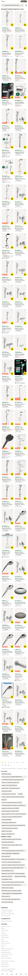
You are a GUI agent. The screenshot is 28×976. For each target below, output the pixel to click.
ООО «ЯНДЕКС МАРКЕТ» (10, 969)
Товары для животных (6, 952)
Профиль (25, 974)
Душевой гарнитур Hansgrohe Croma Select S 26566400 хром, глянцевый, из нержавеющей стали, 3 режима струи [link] (7, 405)
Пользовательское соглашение (7, 961)
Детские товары (4, 956)
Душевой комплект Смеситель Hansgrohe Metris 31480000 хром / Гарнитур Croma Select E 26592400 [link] (20, 553)
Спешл (7, 974)
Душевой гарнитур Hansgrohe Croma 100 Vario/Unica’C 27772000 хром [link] (7, 78)
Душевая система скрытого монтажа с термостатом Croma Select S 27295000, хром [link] (7, 153)
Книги (2, 946)
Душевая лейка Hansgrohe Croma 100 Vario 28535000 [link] (19, 652)
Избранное (16, 974)
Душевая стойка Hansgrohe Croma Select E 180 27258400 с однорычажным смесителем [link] (7, 429)
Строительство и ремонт (6, 954)
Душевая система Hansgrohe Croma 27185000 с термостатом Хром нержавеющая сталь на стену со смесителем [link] (7, 553)
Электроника (4, 933)
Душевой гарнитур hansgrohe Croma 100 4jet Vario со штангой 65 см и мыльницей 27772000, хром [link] (7, 329)
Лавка (11, 974)
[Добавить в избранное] (12, 12)
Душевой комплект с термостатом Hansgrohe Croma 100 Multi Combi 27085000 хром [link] (20, 78)
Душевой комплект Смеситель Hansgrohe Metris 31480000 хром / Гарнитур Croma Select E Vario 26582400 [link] (20, 579)
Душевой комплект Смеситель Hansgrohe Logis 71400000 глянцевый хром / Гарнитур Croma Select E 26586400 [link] (20, 702)
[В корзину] (12, 24)
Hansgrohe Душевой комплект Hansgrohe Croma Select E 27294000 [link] (19, 103)
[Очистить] (22, 5)
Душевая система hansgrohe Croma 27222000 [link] (6, 128)
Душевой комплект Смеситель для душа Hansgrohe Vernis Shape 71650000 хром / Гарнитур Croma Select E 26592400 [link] (7, 379)
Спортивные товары (5, 950)
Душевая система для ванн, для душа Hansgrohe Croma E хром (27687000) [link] (20, 405)
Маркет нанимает (5, 964)
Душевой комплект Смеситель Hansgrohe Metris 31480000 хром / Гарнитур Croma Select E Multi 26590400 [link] (7, 528)
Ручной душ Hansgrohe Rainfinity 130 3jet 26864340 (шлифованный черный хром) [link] (7, 453)
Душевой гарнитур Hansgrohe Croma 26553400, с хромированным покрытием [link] (19, 379)
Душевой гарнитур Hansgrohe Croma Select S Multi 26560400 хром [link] (7, 504)
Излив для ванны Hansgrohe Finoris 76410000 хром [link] (18, 676)
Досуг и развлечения (5, 926)
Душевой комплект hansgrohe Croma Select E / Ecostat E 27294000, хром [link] (7, 178)
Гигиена (3, 932)
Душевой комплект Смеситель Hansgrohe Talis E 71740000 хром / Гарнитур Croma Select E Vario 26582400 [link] (7, 729)
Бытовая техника (5, 930)
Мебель (2, 928)
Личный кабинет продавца (7, 910)
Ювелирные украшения (6, 958)
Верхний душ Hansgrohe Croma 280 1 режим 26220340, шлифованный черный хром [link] (20, 627)
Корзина (21, 974)
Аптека (2, 939)
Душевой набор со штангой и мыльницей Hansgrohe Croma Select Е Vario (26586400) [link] (7, 30)
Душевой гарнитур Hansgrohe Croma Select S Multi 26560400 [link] (20, 453)
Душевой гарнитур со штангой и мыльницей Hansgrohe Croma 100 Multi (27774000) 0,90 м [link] (20, 30)
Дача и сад (3, 945)
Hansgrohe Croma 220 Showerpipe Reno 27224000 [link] (19, 54)
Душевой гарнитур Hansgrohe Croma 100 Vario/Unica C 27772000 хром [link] (7, 479)
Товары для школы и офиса (7, 948)
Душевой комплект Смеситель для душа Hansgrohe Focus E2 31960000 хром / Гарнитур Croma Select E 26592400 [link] (20, 304)
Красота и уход (4, 941)
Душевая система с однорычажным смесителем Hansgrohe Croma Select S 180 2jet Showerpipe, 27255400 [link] (7, 204)
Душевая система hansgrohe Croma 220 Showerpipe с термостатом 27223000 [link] (7, 228)
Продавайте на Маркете (6, 911)
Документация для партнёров (7, 913)
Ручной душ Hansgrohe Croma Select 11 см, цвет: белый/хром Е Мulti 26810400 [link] (20, 528)
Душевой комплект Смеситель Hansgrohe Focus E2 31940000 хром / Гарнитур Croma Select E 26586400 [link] (20, 253)
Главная (2, 974)
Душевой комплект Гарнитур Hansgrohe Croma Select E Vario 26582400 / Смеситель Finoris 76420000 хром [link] (20, 329)
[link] (6, 774)
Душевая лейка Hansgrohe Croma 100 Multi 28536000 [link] (6, 579)
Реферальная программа (6, 921)
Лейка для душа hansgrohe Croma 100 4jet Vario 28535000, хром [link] (6, 103)
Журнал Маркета (5, 966)
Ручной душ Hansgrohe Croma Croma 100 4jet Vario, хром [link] (7, 702)
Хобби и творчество (5, 943)
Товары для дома (5, 937)
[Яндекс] (11, 971)
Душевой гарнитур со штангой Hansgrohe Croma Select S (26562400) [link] (7, 54)
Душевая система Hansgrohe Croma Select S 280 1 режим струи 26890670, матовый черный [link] (7, 253)
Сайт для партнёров (5, 915)
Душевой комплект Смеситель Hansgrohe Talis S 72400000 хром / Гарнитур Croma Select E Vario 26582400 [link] (20, 753)
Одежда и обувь (4, 935)
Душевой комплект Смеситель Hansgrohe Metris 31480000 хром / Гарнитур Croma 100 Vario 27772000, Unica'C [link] (20, 128)
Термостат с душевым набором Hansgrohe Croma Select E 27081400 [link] (20, 354)
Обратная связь (4, 962)
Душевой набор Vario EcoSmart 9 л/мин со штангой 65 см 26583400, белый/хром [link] (7, 280)
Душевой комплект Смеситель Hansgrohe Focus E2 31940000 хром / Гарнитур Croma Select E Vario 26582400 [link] (7, 304)
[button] (26, 5)
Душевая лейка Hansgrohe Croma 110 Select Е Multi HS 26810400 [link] (6, 603)
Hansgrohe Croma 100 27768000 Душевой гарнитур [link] (19, 153)
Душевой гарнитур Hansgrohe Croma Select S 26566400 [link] (20, 479)
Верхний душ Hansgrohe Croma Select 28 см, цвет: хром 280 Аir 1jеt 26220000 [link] (20, 603)
